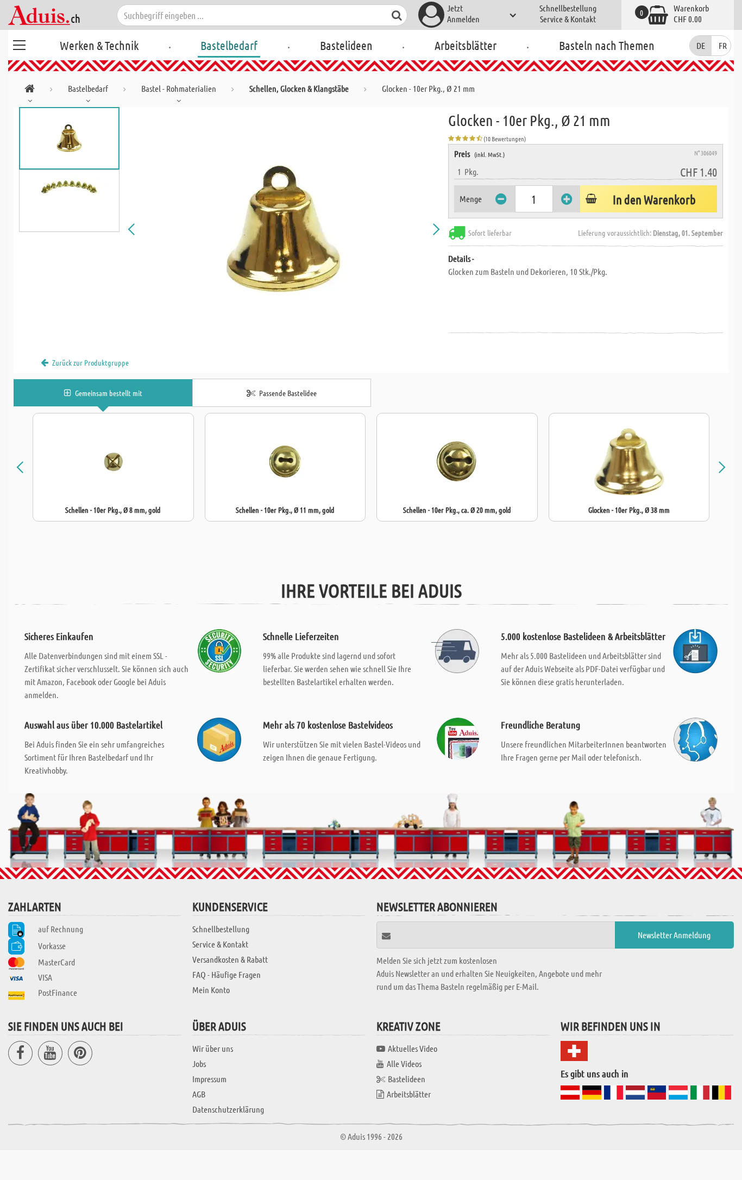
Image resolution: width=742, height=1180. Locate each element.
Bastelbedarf (228, 45)
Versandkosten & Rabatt (230, 959)
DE (700, 45)
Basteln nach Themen (607, 45)
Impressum (209, 1079)
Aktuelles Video (412, 1048)
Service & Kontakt (568, 19)
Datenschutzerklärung (228, 1109)
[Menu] (19, 43)
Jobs (199, 1063)
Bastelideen (346, 45)
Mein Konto (211, 989)
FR (723, 45)
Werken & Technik (99, 45)
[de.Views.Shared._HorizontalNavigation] (30, 90)
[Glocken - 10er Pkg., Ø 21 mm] (284, 229)
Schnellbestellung (567, 8)
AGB (198, 1094)
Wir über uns (212, 1048)
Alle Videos (404, 1063)
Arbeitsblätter (465, 45)
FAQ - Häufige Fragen (226, 974)
